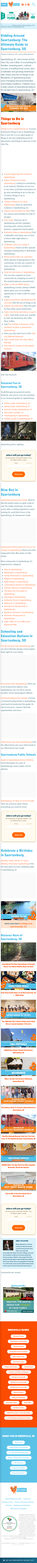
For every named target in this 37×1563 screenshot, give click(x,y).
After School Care (18, 1357)
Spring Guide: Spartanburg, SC (17, 406)
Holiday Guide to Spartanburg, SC (18, 419)
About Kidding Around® (13, 1499)
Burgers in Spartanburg (14, 579)
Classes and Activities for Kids (17, 211)
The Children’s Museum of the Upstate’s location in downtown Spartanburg (19, 327)
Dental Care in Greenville (18, 1387)
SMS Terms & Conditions (18, 1508)
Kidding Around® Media (22, 1505)
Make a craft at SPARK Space (16, 284)
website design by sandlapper (23, 1543)
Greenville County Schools (18, 1351)
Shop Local (18, 1442)
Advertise (9, 1505)
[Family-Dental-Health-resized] (18, 1312)
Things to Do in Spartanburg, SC (15, 129)
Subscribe (26, 1499)
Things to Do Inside (10, 1367)
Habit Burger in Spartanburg (16, 582)
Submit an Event (7, 1502)
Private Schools (18, 1346)
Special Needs (18, 1392)
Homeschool (28, 1367)
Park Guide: (9, 220)
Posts (8, 25)
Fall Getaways (18, 1463)
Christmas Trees (18, 1408)
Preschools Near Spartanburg (14, 684)
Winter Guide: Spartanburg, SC (17, 403)
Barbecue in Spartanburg (15, 603)
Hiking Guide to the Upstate (18, 1447)
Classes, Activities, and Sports (18, 1372)
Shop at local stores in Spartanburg (19, 272)
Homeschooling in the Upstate (14, 698)
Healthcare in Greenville (19, 1382)
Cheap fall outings (18, 1468)
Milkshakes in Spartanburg (15, 572)
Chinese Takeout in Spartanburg (18, 588)
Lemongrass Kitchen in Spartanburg (19, 585)
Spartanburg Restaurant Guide (14, 500)
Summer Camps (18, 1362)
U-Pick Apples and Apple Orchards (18, 1418)
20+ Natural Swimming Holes (18, 1452)
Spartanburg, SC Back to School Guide (17, 801)
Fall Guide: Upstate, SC (14, 412)
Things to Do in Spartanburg (12, 121)
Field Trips (27, 1402)
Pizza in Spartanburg (13, 569)
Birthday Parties (18, 1336)
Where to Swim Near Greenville (18, 1458)
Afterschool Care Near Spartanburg (16, 742)
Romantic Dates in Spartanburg (17, 232)
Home (3, 25)
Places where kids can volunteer (18, 257)
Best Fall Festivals (18, 1473)
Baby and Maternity (18, 1397)
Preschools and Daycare (18, 1341)
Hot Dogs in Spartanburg (14, 597)
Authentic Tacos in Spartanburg (17, 600)
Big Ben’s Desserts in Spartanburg (18, 612)
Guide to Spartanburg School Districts (17, 760)
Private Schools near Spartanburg (15, 646)
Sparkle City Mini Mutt (13, 306)
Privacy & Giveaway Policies (24, 1502)
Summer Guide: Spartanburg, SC (18, 409)
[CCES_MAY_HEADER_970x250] (18, 20)
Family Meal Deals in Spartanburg (18, 576)
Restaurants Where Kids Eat (13, 547)
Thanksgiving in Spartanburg (16, 415)
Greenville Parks (11, 1402)
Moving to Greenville (18, 1377)
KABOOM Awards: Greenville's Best (18, 1413)
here (24, 1537)
